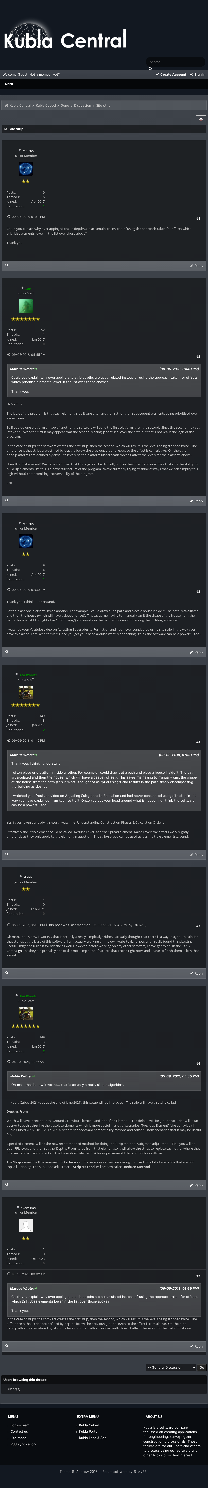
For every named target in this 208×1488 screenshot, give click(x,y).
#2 (198, 356)
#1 (198, 218)
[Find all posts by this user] (7, 265)
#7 (198, 1275)
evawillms (28, 1208)
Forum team (19, 1425)
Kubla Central (20, 105)
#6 (198, 1063)
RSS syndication (23, 1444)
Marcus (28, 150)
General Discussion (76, 105)
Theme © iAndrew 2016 (79, 1471)
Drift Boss (29, 1301)
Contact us (19, 1431)
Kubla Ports (87, 1431)
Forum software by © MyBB (124, 1471)
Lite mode (18, 1438)
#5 (198, 926)
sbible (28, 877)
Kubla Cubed (46, 105)
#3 (198, 591)
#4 (198, 742)
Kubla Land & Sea (92, 1438)
